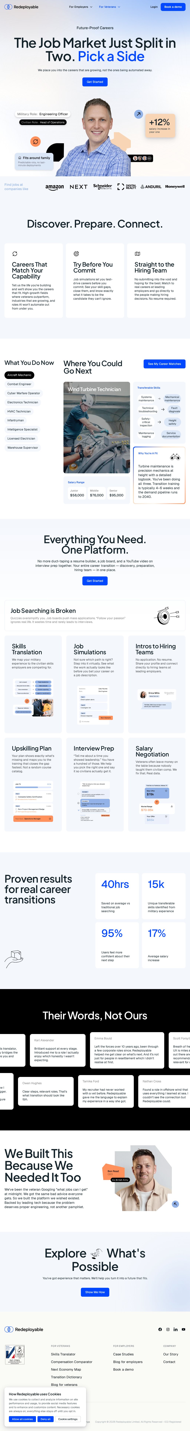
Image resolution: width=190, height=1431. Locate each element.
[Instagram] (168, 1329)
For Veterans (107, 7)
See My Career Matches (167, 364)
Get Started (97, 82)
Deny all (45, 1419)
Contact (169, 1362)
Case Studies (123, 1354)
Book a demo (173, 7)
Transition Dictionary (66, 1377)
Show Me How (97, 1293)
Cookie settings (68, 1419)
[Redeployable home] (21, 6)
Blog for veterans (64, 1385)
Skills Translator (63, 1354)
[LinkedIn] (176, 1329)
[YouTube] (183, 1329)
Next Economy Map (66, 1369)
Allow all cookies (22, 1419)
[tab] (19, 375)
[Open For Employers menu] (92, 7)
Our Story (170, 1354)
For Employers (78, 7)
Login (154, 7)
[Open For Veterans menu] (119, 7)
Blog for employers (127, 1362)
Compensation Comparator (71, 1362)
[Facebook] (160, 1329)
